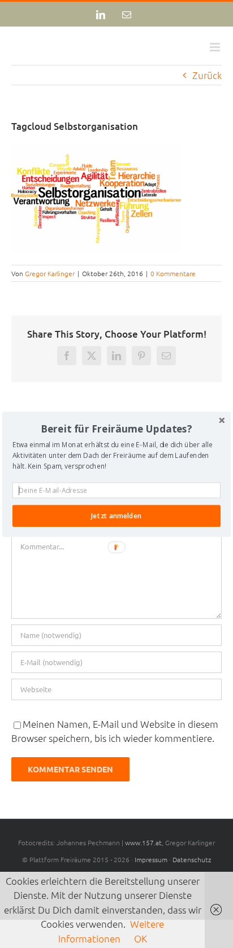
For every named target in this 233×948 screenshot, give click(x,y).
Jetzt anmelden (116, 515)
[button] (116, 428)
